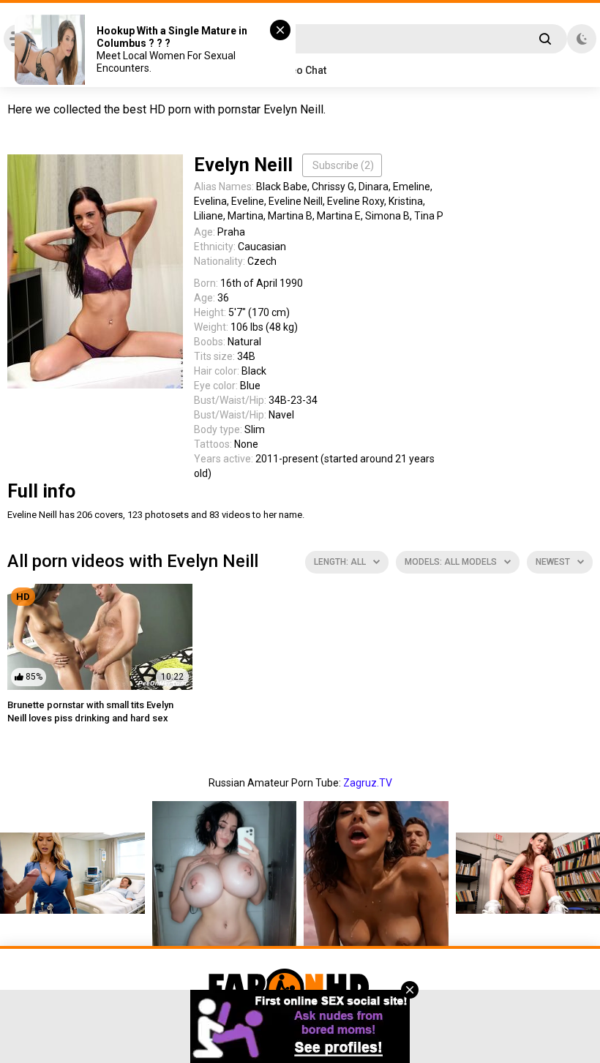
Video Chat (300, 70)
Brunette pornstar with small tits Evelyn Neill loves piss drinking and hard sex (90, 711)
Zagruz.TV (367, 783)
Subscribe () (343, 165)
